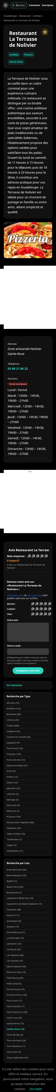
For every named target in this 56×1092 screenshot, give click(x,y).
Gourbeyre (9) (14, 921)
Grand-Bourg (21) (16, 932)
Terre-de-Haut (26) (16, 1040)
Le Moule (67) (14, 949)
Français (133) (14, 754)
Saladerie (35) (14, 828)
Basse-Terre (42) (15, 886)
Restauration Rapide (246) (20, 822)
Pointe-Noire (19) (16, 989)
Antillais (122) (14, 708)
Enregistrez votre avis (28, 670)
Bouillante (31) (14, 892)
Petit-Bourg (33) (15, 977)
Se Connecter (14, 685)
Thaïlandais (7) (14, 839)
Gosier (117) (13, 915)
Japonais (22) (13, 788)
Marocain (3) (13, 805)
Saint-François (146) (17, 1012)
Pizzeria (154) (14, 816)
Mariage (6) (13, 799)
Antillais (37, 15)
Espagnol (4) (13, 742)
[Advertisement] (28, 296)
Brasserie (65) (14, 714)
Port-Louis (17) (14, 1000)
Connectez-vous (15, 595)
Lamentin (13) (14, 943)
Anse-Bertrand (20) (16, 869)
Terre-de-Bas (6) (15, 1034)
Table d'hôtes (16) (16, 833)
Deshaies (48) (14, 909)
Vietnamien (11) (15, 850)
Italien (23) (12, 782)
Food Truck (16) (15, 748)
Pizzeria (28, 54)
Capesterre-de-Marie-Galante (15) (24, 903)
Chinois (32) (13, 719)
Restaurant (25, 15)
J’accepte (36, 1089)
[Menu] (5, 5)
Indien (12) (12, 776)
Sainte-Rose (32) (16, 1029)
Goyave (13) (13, 926)
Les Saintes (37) (15, 960)
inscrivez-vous (34, 595)
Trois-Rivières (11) (16, 1046)
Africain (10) (13, 702)
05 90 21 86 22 (18, 368)
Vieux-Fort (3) (14, 1051)
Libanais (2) (13, 793)
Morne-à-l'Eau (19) (16, 972)
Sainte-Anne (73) (15, 1023)
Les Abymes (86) (15, 955)
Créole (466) (13, 725)
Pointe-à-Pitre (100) (17, 994)
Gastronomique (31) (17, 765)
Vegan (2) (11, 845)
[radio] (33, 604)
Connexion (34, 5)
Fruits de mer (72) (16, 759)
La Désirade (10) (15, 938)
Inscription (48, 5)
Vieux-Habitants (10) (17, 1057)
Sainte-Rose (16, 61)
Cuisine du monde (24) (18, 736)
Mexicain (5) (13, 810)
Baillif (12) (12, 881)
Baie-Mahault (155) (16, 875)
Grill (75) (11, 771)
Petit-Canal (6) (14, 983)
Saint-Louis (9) (14, 1017)
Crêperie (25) (13, 731)
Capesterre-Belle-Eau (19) (20, 898)
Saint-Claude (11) (15, 1006)
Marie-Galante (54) (16, 966)
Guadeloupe (10, 15)
